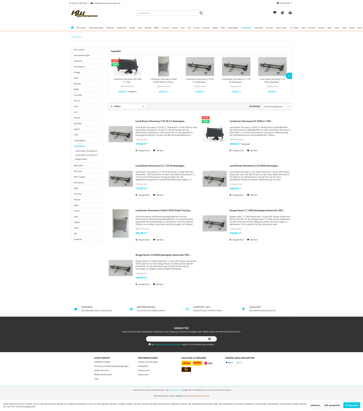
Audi (76, 78)
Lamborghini (80, 140)
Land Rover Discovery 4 (86, 155)
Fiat (75, 112)
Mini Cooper (80, 176)
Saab (76, 205)
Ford (76, 106)
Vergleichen (144, 150)
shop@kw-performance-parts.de (106, 3)
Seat (76, 216)
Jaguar (77, 129)
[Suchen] (201, 13)
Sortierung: (254, 106)
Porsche (77, 194)
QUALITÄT (206, 323)
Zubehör (78, 239)
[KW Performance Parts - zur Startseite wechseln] (84, 13)
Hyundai (78, 123)
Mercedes (78, 165)
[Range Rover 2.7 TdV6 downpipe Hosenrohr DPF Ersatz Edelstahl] (215, 223)
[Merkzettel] (275, 13)
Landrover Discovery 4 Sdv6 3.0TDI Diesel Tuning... (164, 80)
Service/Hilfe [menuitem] (284, 3)
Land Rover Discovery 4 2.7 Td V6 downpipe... (236, 80)
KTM (76, 134)
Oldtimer (78, 61)
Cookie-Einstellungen (148, 376)
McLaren (78, 171)
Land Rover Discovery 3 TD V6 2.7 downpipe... (200, 80)
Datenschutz (144, 385)
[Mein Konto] (282, 13)
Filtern (117, 106)
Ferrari (77, 100)
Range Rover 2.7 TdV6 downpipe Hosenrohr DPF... (257, 210)
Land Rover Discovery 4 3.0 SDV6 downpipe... (272, 80)
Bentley (77, 83)
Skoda (77, 222)
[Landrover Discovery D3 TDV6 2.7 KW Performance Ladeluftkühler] (127, 66)
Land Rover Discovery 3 (86, 151)
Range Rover (81, 159)
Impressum (143, 389)
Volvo (76, 228)
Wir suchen (79, 49)
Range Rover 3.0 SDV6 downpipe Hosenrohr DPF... (163, 255)
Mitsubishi (79, 182)
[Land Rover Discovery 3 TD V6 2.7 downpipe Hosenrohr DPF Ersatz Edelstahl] (200, 66)
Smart (77, 211)
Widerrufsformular (103, 389)
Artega (77, 72)
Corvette (78, 95)
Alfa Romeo (79, 66)
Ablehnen (315, 405)
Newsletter (143, 381)
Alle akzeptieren (332, 405)
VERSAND (96, 308)
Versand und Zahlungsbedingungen (111, 381)
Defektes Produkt (102, 376)
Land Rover (79, 146)
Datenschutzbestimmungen (168, 359)
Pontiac (77, 199)
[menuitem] (275, 13)
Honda (77, 117)
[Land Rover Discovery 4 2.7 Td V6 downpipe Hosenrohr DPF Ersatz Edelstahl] (236, 66)
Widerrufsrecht (101, 385)
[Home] (72, 28)
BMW (76, 89)
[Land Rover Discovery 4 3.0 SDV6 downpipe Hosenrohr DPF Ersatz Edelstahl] (272, 66)
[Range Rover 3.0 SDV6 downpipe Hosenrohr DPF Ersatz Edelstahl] (121, 268)
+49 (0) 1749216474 (79, 3)
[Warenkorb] (290, 13)
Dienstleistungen (82, 55)
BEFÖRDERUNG (207, 308)
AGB (96, 393)
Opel (76, 188)
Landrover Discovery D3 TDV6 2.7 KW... (127, 80)
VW (75, 233)
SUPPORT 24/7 (95, 323)
